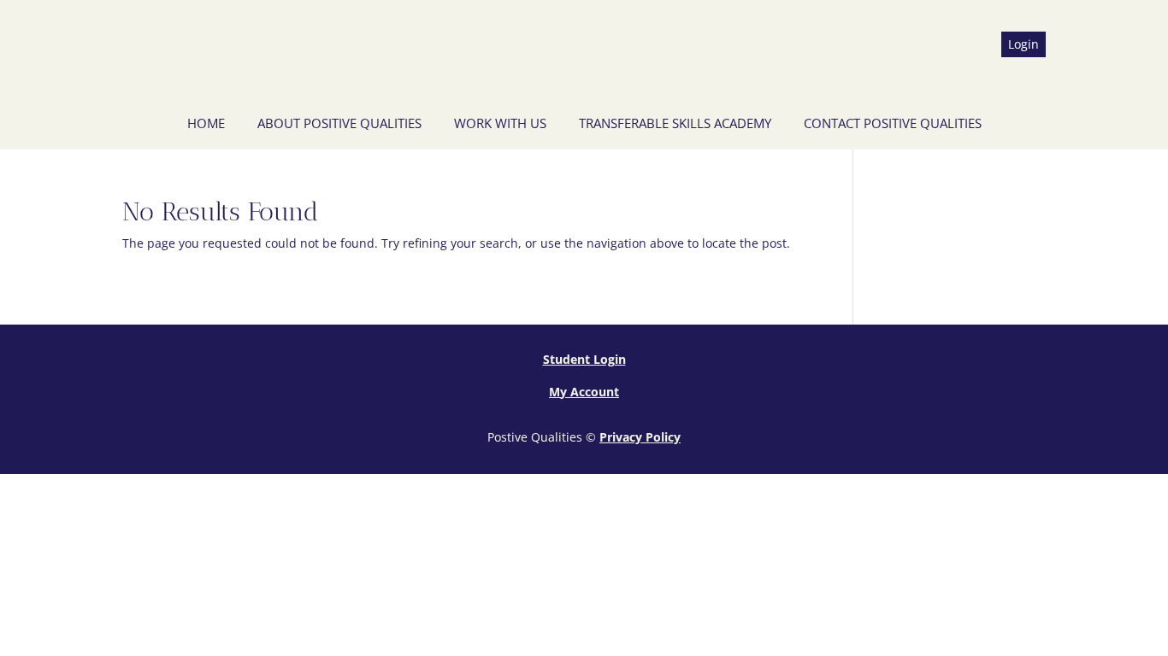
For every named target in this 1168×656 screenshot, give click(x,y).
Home (206, 123)
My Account (584, 392)
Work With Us (500, 123)
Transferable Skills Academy (675, 123)
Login (1023, 44)
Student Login (584, 359)
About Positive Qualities (339, 123)
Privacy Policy (640, 437)
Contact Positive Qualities (893, 123)
